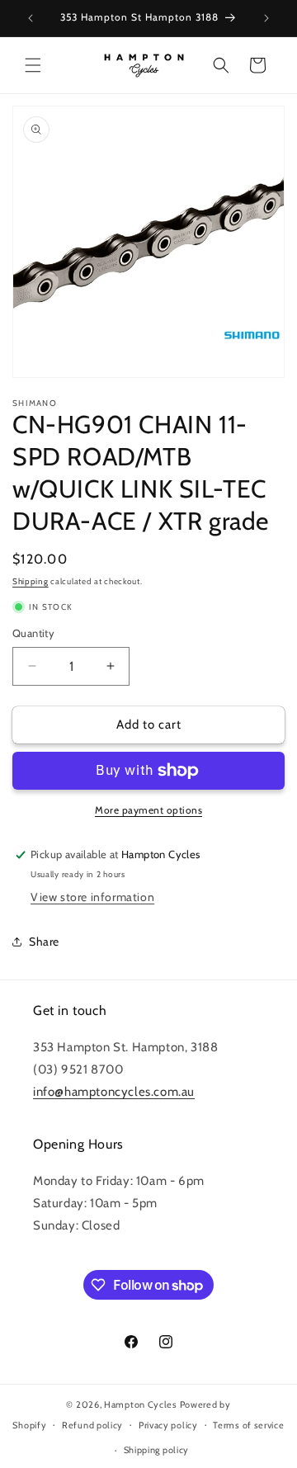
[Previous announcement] (30, 18)
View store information (92, 897)
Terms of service (248, 1425)
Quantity (33, 633)
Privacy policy (168, 1425)
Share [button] (44, 941)
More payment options (148, 810)
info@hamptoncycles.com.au (114, 1091)
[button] (33, 65)
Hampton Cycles (140, 1404)
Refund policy (92, 1425)
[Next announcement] (266, 18)
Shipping (30, 581)
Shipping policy (157, 1450)
